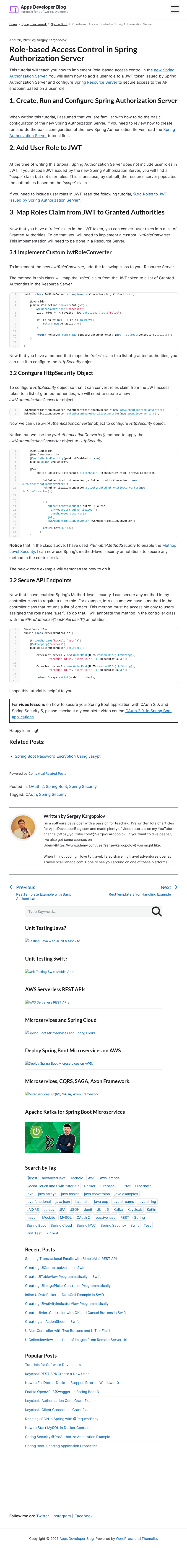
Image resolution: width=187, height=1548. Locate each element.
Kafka (118, 1209)
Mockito (48, 1217)
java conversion (97, 1194)
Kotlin (151, 1209)
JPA (62, 1209)
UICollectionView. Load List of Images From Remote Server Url (76, 1340)
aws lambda (110, 1178)
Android (76, 1178)
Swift (134, 1225)
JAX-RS (33, 1209)
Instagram (62, 1516)
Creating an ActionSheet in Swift (52, 1321)
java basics (70, 1194)
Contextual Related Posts (47, 773)
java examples (126, 1194)
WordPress (125, 1538)
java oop (101, 1201)
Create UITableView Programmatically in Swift (63, 1276)
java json (62, 1201)
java (30, 1194)
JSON (75, 1209)
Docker (90, 1186)
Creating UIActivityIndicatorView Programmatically (67, 1303)
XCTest (52, 1233)
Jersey (49, 1209)
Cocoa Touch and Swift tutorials (53, 1186)
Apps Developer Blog (77, 1538)
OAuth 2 (36, 786)
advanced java (54, 1178)
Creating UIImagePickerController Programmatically (68, 1285)
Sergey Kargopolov (86, 816)
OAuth (31, 794)
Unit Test (34, 1233)
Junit (88, 1209)
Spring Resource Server (95, 82)
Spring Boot (56, 786)
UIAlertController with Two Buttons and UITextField (67, 1330)
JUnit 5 (103, 1209)
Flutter (125, 1186)
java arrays (47, 1194)
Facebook (84, 1516)
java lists (82, 1201)
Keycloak (134, 1209)
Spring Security (83, 786)
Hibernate (143, 1186)
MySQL (66, 1217)
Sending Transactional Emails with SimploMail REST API (71, 1258)
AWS (92, 1178)
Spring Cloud (61, 1225)
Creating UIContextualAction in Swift (55, 1268)
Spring (139, 1217)
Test (147, 1225)
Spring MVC (86, 1225)
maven (32, 1217)
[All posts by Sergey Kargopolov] (25, 827)
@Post (32, 1178)
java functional (39, 1201)
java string (147, 1201)
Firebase (107, 1186)
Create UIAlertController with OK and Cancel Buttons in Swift (75, 1313)
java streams (123, 1201)
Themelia (149, 1538)
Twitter (42, 1516)
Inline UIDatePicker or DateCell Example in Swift (64, 1295)
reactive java (105, 1217)
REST (124, 1217)
